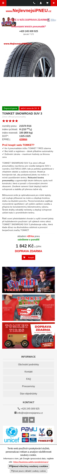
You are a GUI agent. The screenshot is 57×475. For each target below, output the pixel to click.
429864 (23, 139)
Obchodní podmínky (28, 364)
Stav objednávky (28, 393)
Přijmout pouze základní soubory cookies (28, 471)
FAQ (28, 379)
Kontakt (28, 371)
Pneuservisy (28, 386)
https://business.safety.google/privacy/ (30, 462)
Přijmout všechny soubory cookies (28, 466)
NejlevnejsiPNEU (28, 10)
